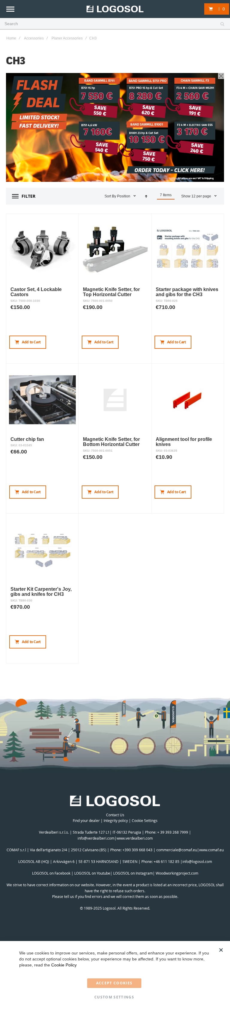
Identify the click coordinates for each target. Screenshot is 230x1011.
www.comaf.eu (211, 849)
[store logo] (115, 9)
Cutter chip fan (27, 439)
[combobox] (115, 24)
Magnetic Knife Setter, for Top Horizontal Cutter (111, 292)
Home (11, 38)
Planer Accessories (67, 38)
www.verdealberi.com (134, 838)
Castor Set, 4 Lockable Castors (36, 292)
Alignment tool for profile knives (184, 442)
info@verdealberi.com (96, 838)
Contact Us (115, 814)
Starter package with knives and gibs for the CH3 (187, 292)
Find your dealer (86, 820)
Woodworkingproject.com (177, 873)
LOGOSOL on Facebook (51, 873)
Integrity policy (116, 820)
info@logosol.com (197, 861)
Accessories (34, 38)
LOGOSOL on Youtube (92, 873)
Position (124, 196)
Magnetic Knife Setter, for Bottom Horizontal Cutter (111, 442)
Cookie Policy (64, 965)
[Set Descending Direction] (146, 196)
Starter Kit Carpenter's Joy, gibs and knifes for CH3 (41, 592)
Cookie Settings (145, 820)
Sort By (110, 196)
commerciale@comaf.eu (176, 849)
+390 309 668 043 (137, 849)
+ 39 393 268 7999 (172, 832)
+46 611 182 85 (166, 861)
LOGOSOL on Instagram (133, 873)
